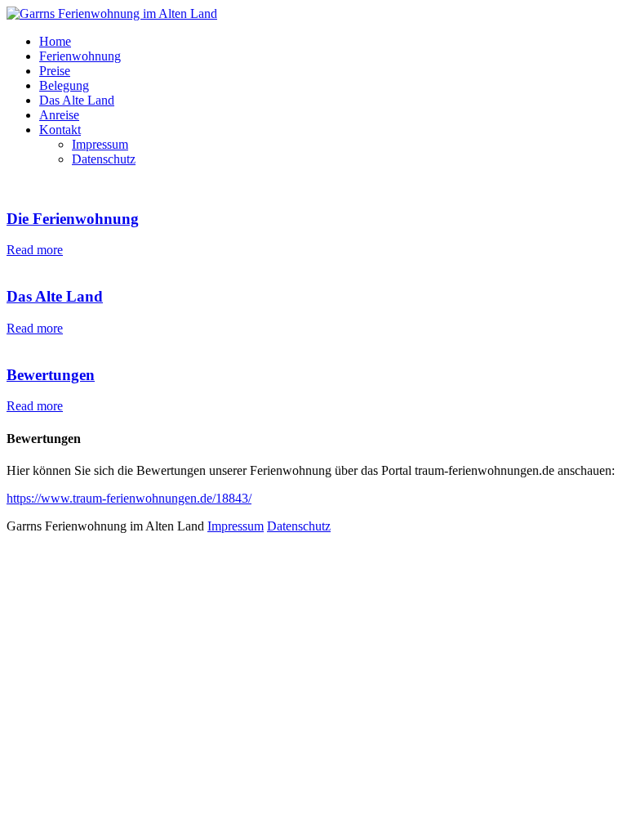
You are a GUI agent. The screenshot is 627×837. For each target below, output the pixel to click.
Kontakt (60, 130)
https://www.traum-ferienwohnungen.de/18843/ (129, 498)
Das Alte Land (76, 100)
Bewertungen (51, 374)
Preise (54, 71)
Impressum (100, 144)
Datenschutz (104, 159)
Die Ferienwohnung (73, 218)
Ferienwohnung (80, 56)
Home (55, 41)
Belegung (64, 85)
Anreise (59, 115)
